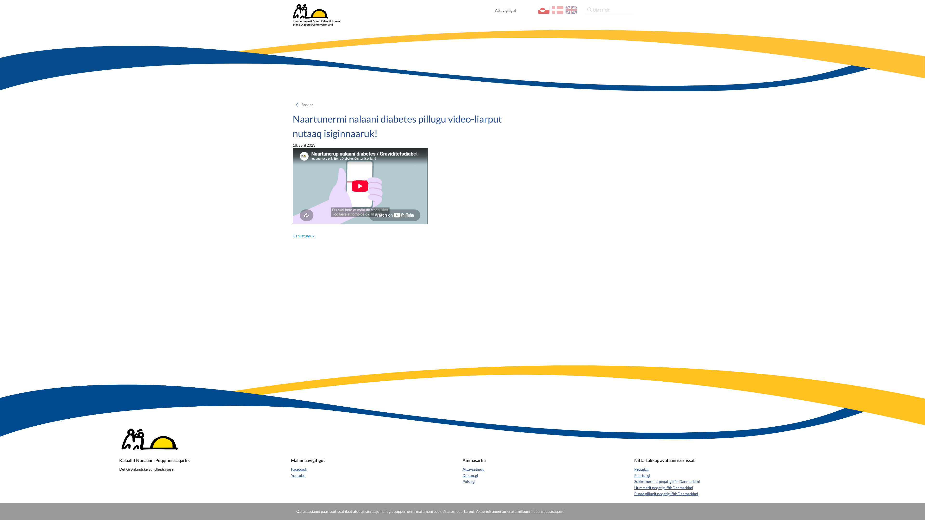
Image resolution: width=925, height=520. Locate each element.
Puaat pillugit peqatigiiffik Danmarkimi (666, 493)
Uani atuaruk (303, 236)
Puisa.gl (468, 481)
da (557, 10)
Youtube (298, 475)
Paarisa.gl (642, 475)
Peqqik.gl (641, 469)
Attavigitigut (505, 10)
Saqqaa (308, 104)
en (571, 10)
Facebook (299, 469)
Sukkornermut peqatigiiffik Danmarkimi (667, 481)
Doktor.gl (470, 475)
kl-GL (543, 10)
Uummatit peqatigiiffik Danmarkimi (663, 487)
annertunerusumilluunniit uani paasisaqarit (528, 511)
